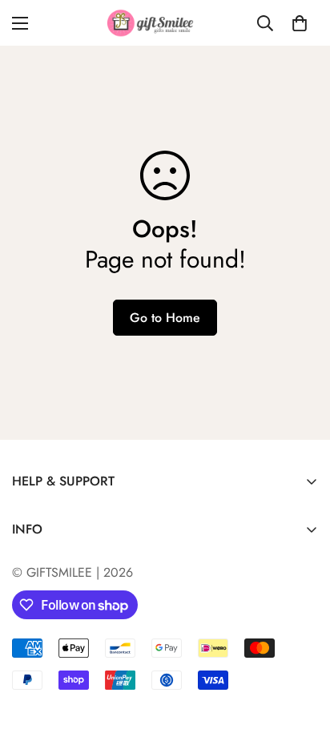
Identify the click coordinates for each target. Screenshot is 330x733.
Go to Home (165, 317)
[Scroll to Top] (301, 648)
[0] (299, 23)
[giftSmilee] (165, 23)
